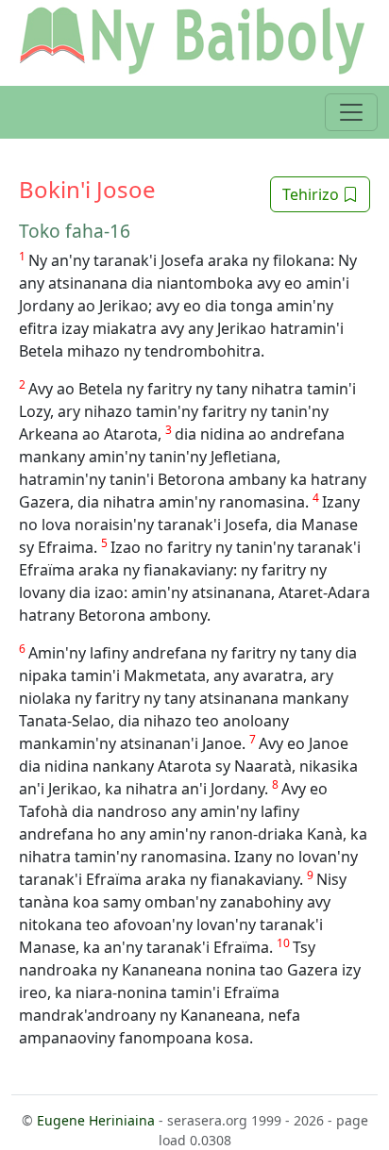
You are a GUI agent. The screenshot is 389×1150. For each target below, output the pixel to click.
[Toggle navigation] (351, 112)
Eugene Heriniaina (96, 1120)
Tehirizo (312, 194)
